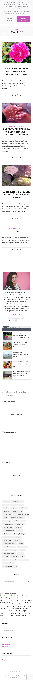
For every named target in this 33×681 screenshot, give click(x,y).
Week (14, 330)
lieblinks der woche (9, 543)
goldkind (18, 527)
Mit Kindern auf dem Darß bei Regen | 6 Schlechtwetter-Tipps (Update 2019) (21, 374)
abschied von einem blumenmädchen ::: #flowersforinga (16, 71)
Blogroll (4, 660)
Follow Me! (17, 604)
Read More (16, 314)
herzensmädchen (9, 530)
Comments (13, 327)
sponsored (14, 556)
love (16, 231)
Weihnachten (23, 559)
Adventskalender (17, 501)
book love (23, 508)
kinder (19, 530)
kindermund (7, 537)
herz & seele (11, 228)
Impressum (5, 646)
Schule (6, 556)
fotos (23, 521)
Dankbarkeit (7, 514)
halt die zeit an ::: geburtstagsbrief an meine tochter (20, 354)
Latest (21, 327)
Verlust (14, 559)
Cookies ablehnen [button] (9, 19)
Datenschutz (6, 644)
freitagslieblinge (8, 524)
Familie (16, 521)
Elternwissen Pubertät (17, 517)
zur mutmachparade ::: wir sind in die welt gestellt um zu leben (16, 132)
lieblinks (17, 540)
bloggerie (11, 66)
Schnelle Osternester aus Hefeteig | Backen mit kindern (20, 345)
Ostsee (22, 550)
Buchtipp (6, 511)
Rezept (20, 553)
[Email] (20, 95)
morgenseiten (22, 546)
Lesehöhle (18, 537)
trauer (6, 559)
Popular (6, 327)
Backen (20, 504)
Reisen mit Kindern (9, 553)
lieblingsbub (7, 540)
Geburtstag (20, 524)
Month (20, 330)
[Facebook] (12, 95)
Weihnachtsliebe (8, 563)
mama (21, 543)
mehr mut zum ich (9, 546)
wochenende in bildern (10, 566)
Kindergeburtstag (19, 534)
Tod (22, 556)
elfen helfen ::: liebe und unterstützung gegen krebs (16, 194)
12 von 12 (6, 501)
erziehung (7, 521)
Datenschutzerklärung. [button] (16, 13)
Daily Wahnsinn (17, 511)
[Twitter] (15, 95)
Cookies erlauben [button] (23, 19)
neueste (14, 550)
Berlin (5, 508)
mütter (6, 550)
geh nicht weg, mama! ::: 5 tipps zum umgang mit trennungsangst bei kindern (21, 335)
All (24, 330)
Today (9, 330)
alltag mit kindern (9, 504)
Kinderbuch (7, 534)
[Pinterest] (17, 95)
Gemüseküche (8, 527)
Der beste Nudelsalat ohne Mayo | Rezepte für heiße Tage (20, 364)
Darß (5, 517)
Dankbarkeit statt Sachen (22, 514)
